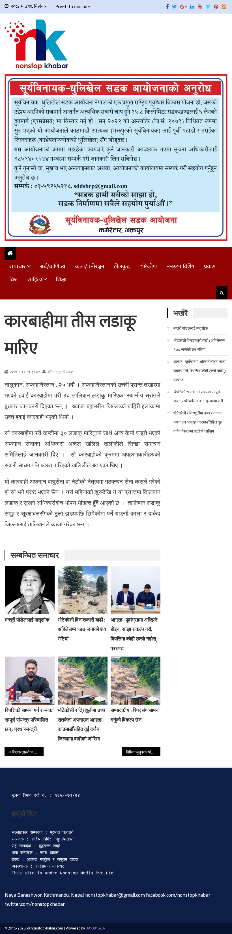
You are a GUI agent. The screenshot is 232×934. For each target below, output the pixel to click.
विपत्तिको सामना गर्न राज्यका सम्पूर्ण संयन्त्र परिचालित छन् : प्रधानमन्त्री (29, 719)
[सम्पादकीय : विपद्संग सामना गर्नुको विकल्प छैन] (135, 681)
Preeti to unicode (72, 6)
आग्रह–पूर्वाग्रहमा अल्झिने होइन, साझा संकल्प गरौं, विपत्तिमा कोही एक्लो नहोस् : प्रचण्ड (199, 371)
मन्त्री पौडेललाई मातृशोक (27, 620)
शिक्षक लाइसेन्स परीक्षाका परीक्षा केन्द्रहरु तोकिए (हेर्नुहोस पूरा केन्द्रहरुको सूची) (28, 752)
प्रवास (210, 266)
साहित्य (34, 279)
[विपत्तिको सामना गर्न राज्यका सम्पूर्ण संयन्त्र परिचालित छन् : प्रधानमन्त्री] (30, 681)
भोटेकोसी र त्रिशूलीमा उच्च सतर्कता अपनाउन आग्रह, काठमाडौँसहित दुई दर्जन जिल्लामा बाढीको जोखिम (197, 422)
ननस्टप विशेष (180, 266)
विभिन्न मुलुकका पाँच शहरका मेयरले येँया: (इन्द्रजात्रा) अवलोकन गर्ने (143, 752)
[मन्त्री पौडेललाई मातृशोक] (30, 590)
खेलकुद (122, 266)
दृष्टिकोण (148, 266)
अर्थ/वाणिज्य (52, 266)
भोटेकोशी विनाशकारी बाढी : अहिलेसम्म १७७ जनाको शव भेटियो (82, 629)
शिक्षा (61, 279)
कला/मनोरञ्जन (89, 266)
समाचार (17, 266)
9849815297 (96, 928)
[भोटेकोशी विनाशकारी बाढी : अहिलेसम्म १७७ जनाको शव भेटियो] (83, 590)
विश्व (13, 279)
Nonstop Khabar (60, 371)
